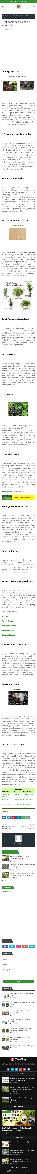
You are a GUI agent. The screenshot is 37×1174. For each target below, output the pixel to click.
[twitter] (15, 1)
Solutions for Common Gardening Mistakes (21, 1099)
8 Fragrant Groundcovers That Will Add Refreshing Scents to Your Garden (22, 866)
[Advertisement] (18, 52)
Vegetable (17, 794)
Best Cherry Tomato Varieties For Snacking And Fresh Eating (20, 1029)
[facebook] (12, 1)
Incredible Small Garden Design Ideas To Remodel (22, 1012)
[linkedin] (29, 1069)
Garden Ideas (18, 799)
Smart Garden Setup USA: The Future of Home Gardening (22, 1151)
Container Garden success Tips (20, 1142)
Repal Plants (18, 805)
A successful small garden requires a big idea (22, 1003)
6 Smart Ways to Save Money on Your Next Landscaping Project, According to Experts (22, 875)
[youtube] (25, 946)
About (17, 1167)
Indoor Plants (6, 805)
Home (4, 15)
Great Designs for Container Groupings (22, 1046)
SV (4, 29)
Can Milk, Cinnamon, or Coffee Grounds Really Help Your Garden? (21, 857)
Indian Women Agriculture (23, 1171)
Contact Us (25, 1167)
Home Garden (11, 15)
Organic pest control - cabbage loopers (20, 1021)
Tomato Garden (28, 794)
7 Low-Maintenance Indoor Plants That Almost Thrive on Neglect (22, 1079)
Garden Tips (27, 799)
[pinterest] (22, 1)
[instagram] (19, 1)
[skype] (25, 1)
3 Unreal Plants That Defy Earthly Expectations (20, 1038)
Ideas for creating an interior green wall (21, 995)
